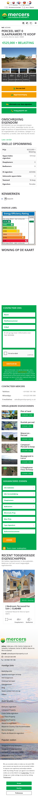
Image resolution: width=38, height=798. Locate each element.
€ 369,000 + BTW (27, 415)
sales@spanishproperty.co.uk (25, 399)
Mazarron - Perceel (26, 434)
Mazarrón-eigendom (9, 723)
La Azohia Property (8, 720)
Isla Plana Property (8, 717)
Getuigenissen (7, 684)
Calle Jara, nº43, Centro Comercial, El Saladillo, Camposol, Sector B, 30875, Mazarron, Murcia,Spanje (18, 648)
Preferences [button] (7, 777)
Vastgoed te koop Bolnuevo (12, 745)
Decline (19, 788)
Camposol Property (9, 710)
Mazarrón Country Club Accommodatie (16, 726)
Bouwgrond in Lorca (27, 457)
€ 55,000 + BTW (26, 462)
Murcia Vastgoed (8, 730)
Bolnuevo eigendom (9, 707)
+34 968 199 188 (29, 391)
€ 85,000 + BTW (26, 439)
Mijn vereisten (26, 5)
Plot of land (26, 411)
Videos (4, 694)
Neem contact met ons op (11, 691)
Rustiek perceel (28, 422)
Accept (19, 783)
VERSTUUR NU (11, 364)
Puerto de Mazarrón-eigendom (13, 733)
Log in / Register (30, 7)
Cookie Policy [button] (25, 773)
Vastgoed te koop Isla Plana (11, 755)
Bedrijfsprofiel (7, 671)
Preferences (19, 793)
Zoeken (9, 540)
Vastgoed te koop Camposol (12, 749)
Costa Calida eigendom (10, 713)
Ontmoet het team (8, 681)
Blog (3, 688)
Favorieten (15, 5)
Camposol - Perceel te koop (28, 445)
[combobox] (19, 487)
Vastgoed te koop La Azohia (12, 759)
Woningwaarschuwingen (14, 7)
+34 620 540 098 (29, 395)
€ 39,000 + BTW (26, 426)
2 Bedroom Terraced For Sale (17, 607)
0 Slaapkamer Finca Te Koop (27, 468)
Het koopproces (7, 678)
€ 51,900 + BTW (26, 451)
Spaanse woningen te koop (11, 674)
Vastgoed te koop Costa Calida (12, 752)
